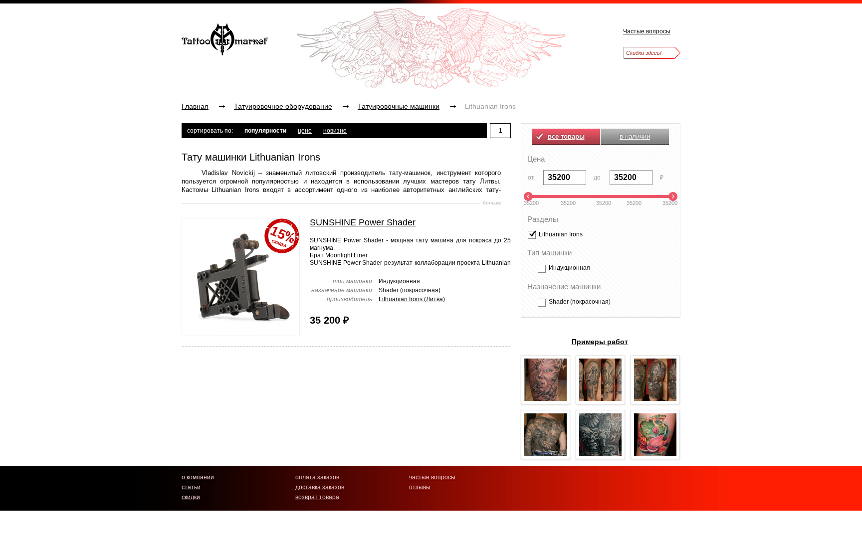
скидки (191, 497)
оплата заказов (317, 477)
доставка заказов (319, 487)
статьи (191, 487)
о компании (198, 477)
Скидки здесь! (643, 53)
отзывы (420, 487)
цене (305, 130)
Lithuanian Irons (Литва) (412, 299)
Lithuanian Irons (561, 234)
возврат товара (317, 497)
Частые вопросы (646, 31)
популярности (265, 130)
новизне (335, 130)
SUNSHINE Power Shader (363, 222)
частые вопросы (432, 477)
